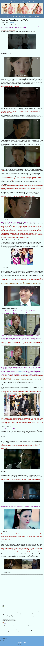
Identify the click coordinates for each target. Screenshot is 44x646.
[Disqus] (22, 590)
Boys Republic (19, 371)
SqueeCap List (22, 16)
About (7, 16)
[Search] (42, 2)
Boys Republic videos (25, 374)
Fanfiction (14, 16)
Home (3, 16)
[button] (42, 20)
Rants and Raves (7, 572)
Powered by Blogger (23, 642)
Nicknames (30, 16)
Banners (37, 16)
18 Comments (11, 22)
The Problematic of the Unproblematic (23, 2)
